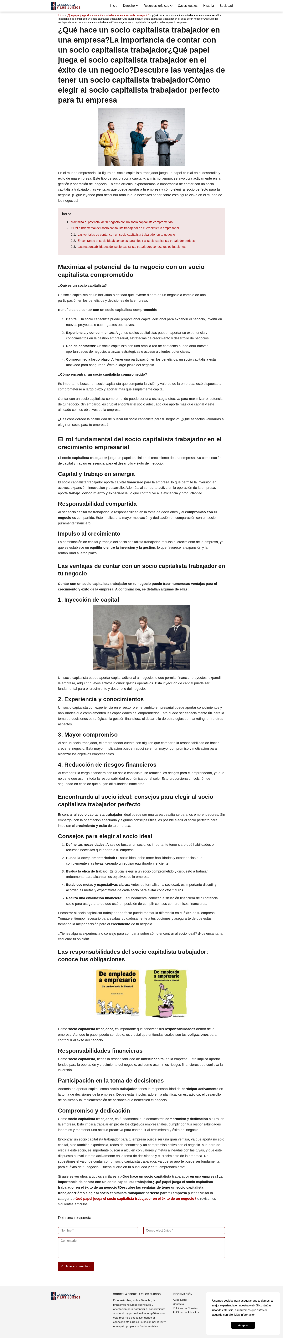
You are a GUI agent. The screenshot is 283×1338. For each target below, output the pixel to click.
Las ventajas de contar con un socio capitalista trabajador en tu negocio (126, 234)
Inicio (113, 5)
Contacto (178, 1303)
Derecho (129, 5)
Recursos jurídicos (156, 5)
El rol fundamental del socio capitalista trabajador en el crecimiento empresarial (125, 228)
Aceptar (243, 1325)
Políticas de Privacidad (186, 1312)
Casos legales (188, 5)
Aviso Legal (180, 1299)
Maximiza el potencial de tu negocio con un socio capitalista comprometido (122, 222)
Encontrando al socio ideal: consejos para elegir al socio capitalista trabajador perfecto (137, 240)
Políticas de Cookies (185, 1308)
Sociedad (226, 5)
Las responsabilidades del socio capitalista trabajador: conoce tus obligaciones (132, 246)
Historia (208, 5)
